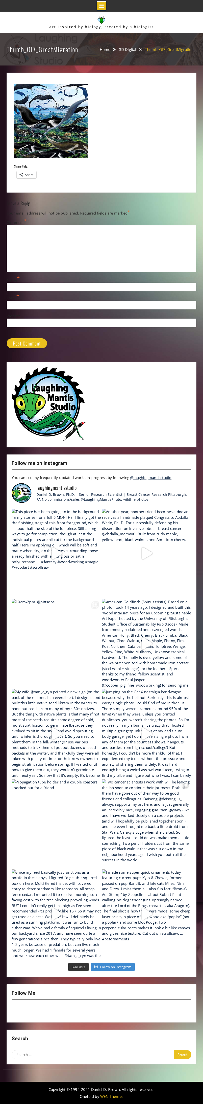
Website (14, 315)
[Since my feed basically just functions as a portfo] (56, 914)
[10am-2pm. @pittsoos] (56, 643)
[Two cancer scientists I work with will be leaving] (146, 823)
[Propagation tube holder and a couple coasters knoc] (56, 823)
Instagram (18, 1011)
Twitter (43, 1011)
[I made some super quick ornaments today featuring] (146, 914)
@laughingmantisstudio (150, 477)
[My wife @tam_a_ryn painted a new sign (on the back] (56, 733)
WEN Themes (111, 1096)
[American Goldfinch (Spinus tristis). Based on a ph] (146, 643)
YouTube (31, 1011)
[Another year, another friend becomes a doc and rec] (146, 553)
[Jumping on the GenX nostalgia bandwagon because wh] (146, 733)
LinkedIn (56, 1011)
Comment (15, 222)
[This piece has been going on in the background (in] (56, 553)
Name (12, 280)
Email (11, 297)
